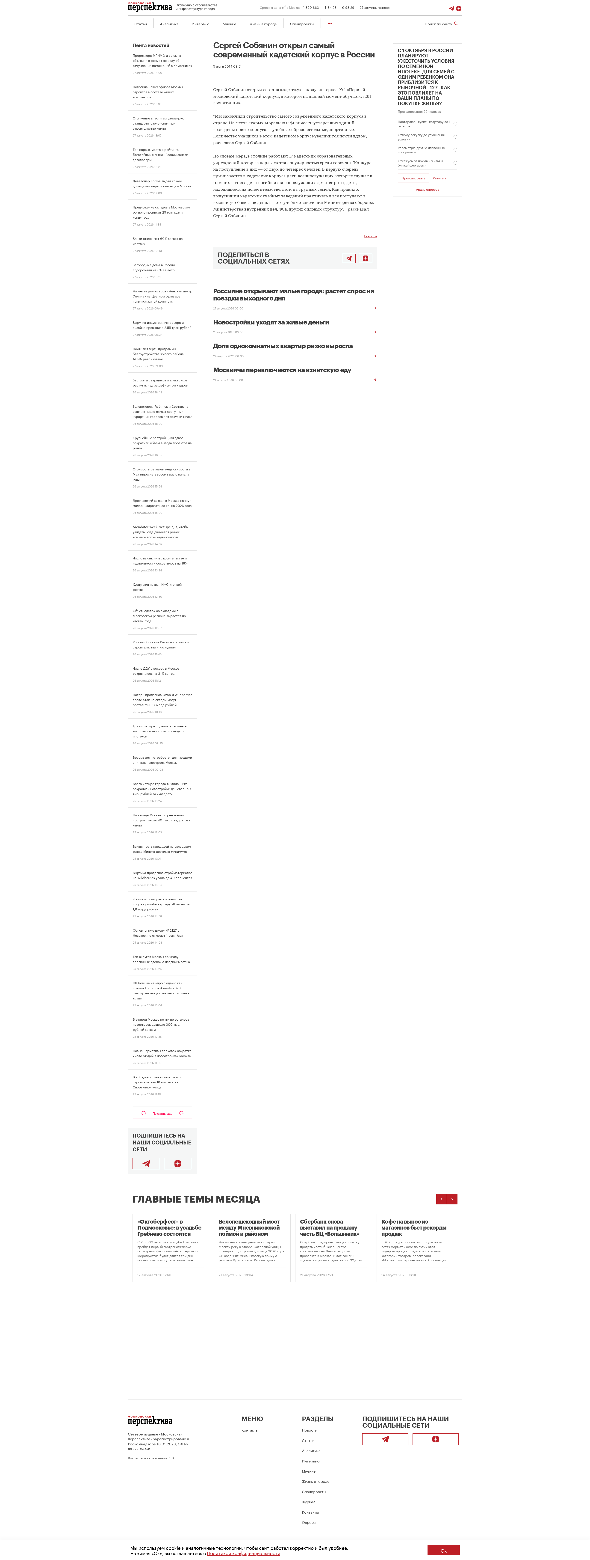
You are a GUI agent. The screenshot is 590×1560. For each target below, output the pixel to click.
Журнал (308, 1501)
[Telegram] (451, 7)
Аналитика (169, 23)
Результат (440, 178)
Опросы (309, 1522)
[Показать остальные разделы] (330, 23)
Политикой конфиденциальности (243, 1552)
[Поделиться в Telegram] (349, 258)
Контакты (250, 1429)
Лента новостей (151, 45)
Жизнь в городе (263, 23)
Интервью (200, 23)
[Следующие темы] (452, 1199)
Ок (444, 1550)
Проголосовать (413, 177)
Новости (370, 235)
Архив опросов (427, 189)
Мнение (229, 23)
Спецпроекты (302, 23)
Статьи (140, 23)
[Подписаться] (458, 7)
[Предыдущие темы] (441, 1199)
